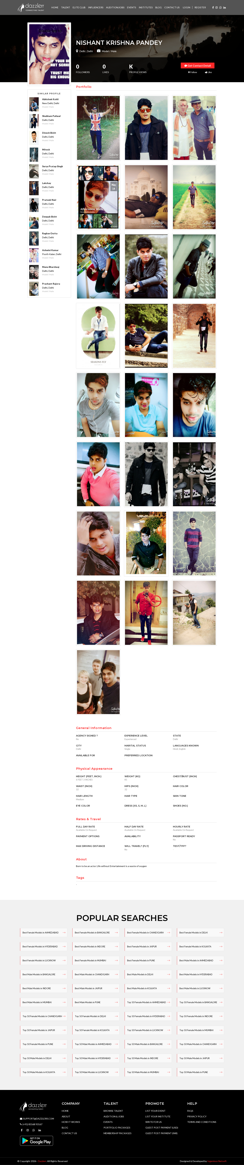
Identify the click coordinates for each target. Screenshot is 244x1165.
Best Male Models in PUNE (87, 1002)
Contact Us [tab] (172, 7)
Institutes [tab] (146, 7)
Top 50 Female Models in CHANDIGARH (42, 1016)
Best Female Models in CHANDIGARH (145, 932)
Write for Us (153, 1122)
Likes (106, 69)
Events (108, 1122)
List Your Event (155, 1110)
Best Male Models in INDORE (37, 988)
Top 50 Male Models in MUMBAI (143, 1072)
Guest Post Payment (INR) (161, 1133)
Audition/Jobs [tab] (115, 7)
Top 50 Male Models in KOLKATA (39, 1072)
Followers (83, 69)
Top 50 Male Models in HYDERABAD (93, 1058)
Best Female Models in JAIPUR (142, 946)
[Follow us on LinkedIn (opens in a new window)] (224, 7)
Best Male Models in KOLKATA (142, 988)
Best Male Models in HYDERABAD (195, 974)
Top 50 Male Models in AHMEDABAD (93, 1044)
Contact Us (69, 1133)
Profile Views (138, 69)
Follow (193, 72)
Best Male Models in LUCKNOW (194, 988)
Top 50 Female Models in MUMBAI (196, 1030)
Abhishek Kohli (50, 99)
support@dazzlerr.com (38, 1118)
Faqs (190, 1110)
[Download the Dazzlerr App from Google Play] (36, 1140)
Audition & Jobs (114, 1116)
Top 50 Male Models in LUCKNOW (92, 1072)
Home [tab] (54, 7)
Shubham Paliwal (51, 116)
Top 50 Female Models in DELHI (90, 1016)
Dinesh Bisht (49, 132)
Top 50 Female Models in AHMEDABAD (146, 1002)
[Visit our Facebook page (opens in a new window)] (213, 7)
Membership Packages (117, 1133)
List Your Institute (157, 1116)
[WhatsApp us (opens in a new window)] (220, 7)
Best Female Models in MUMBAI (90, 960)
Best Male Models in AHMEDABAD (196, 960)
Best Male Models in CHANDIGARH (92, 974)
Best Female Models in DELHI (193, 932)
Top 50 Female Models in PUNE (38, 1044)
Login (186, 7)
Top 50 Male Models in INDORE (142, 1058)
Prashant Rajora (51, 283)
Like (209, 72)
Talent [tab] (65, 7)
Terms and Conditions (201, 1122)
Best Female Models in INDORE (90, 946)
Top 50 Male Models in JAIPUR (194, 1058)
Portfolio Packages (117, 1127)
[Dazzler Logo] (30, 7)
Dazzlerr (42, 1161)
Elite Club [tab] (79, 7)
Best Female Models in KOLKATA (195, 946)
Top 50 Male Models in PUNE (193, 1072)
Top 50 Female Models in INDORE (196, 1016)
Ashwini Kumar (50, 250)
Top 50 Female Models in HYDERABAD (146, 1016)
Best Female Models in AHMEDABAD (41, 932)
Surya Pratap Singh (52, 166)
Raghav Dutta (49, 233)
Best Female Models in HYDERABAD (40, 946)
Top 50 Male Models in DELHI (37, 1058)
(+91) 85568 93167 (32, 1124)
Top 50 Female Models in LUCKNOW (145, 1030)
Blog (65, 1127)
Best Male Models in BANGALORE (39, 974)
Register (200, 7)
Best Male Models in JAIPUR (88, 988)
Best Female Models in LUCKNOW (39, 960)
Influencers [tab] (95, 7)
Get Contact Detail (199, 65)
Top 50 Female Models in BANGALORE (198, 1002)
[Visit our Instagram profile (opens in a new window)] (216, 7)
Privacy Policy (196, 1116)
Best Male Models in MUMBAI (37, 1002)
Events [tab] (131, 7)
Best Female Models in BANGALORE (92, 932)
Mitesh (46, 149)
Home (65, 1110)
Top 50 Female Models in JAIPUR (39, 1030)
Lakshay (46, 183)
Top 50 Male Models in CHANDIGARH (198, 1044)
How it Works (71, 1122)
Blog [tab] (158, 7)
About (66, 1116)
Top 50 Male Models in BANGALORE (145, 1044)
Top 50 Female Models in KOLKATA (92, 1030)
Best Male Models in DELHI (140, 974)
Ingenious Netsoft (217, 1161)
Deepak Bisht (49, 216)
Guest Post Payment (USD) (161, 1127)
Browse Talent (113, 1110)
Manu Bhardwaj (50, 266)
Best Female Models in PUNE (141, 960)
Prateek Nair (49, 199)
